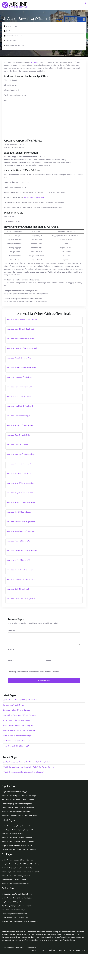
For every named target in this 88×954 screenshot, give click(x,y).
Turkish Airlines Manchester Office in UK (16, 883)
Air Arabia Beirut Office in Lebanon (19, 512)
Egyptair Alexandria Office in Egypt (14, 791)
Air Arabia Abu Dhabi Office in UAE (20, 406)
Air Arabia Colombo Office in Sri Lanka (21, 579)
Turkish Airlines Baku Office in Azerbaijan (17, 898)
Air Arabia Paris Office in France (18, 396)
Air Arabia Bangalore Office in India (20, 492)
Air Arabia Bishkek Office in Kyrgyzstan (21, 521)
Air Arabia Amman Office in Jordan (19, 464)
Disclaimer (52, 950)
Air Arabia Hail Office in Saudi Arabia (21, 338)
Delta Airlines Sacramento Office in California (19, 715)
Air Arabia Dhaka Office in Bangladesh (21, 598)
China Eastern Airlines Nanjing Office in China (18, 830)
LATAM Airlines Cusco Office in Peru (15, 917)
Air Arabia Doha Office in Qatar (18, 435)
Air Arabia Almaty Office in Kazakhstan (21, 454)
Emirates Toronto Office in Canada (14, 879)
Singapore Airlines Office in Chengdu (16, 710)
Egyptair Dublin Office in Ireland (13, 902)
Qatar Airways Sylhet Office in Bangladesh (17, 803)
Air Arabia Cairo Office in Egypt (18, 415)
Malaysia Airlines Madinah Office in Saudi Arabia (19, 815)
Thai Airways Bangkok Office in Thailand (16, 906)
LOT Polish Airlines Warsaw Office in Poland (18, 799)
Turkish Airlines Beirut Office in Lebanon (16, 811)
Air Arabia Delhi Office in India (18, 589)
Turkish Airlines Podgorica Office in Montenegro (19, 795)
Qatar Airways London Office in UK (14, 913)
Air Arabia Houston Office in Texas (19, 377)
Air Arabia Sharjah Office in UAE (19, 358)
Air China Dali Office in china (12, 833)
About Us (33, 950)
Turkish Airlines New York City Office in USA (18, 875)
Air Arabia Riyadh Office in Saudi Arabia (21, 367)
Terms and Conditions (66, 950)
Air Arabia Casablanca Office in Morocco (22, 550)
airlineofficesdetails (15, 947)
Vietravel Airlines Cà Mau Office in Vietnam (19, 730)
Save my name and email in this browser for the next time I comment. (35, 671)
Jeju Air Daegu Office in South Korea (16, 720)
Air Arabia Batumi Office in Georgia (20, 425)
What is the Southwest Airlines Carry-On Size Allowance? (23, 772)
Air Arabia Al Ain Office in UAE (18, 560)
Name (11, 649)
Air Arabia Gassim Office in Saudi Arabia (22, 319)
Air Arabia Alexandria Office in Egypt (20, 570)
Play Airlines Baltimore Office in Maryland (18, 725)
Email (11, 660)
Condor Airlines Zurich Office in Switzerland (18, 807)
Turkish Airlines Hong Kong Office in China (17, 826)
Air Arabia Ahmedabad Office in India (21, 531)
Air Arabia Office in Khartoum (17, 444)
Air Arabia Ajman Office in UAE (18, 541)
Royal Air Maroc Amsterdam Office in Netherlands (20, 921)
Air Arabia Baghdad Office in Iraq (19, 473)
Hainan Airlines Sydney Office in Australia (17, 868)
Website (48, 660)
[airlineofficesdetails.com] (15, 4)
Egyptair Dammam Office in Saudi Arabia (17, 845)
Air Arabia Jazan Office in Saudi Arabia (21, 329)
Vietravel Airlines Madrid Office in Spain (17, 735)
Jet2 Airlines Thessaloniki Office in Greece (18, 741)
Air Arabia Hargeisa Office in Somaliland (22, 348)
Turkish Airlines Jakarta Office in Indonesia (17, 837)
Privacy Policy (81, 950)
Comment (12, 630)
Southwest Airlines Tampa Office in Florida (17, 894)
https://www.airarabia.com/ (34, 197)
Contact (42, 950)
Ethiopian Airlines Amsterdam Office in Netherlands (20, 864)
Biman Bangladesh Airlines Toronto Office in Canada (21, 872)
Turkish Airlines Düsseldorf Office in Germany (18, 841)
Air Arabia (34, 62)
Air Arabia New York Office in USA (19, 387)
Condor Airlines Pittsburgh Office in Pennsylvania (20, 700)
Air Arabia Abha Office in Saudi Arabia (21, 502)
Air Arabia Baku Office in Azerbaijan (20, 483)
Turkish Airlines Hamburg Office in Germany (17, 860)
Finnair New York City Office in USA (16, 746)
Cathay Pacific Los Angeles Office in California (19, 849)
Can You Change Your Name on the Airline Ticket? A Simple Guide (27, 762)
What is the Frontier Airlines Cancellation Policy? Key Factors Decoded (28, 767)
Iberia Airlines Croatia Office (13, 705)
